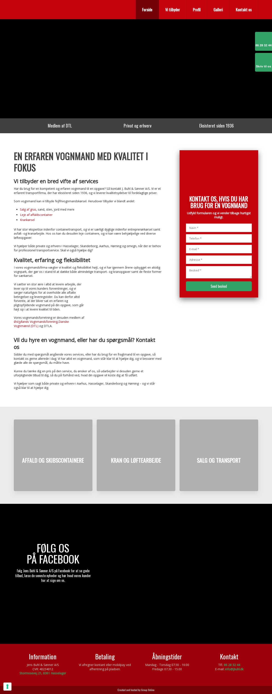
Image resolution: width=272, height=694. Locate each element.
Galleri (218, 9)
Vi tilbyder (172, 9)
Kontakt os (244, 9)
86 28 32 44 (232, 665)
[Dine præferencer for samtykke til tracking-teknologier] (7, 687)
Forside (147, 9)
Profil (197, 9)
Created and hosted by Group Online (136, 690)
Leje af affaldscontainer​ (36, 215)
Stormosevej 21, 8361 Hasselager (43, 673)
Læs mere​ (53, 481)
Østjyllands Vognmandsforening (36, 322)
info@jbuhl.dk (234, 669)
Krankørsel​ (27, 220)
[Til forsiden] (53, 9)
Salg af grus (28, 209)
